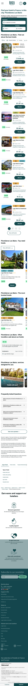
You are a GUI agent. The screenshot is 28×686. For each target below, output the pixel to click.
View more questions (13, 431)
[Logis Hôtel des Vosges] (12, 259)
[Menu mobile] (2, 3)
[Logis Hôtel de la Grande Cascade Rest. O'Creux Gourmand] (6, 117)
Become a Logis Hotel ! (6, 607)
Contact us (3, 601)
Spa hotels (5, 479)
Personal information (5, 628)
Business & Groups (5, 617)
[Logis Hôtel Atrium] (6, 187)
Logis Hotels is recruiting (6, 620)
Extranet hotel (4, 610)
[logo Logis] (12, 3)
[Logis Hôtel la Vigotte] (6, 72)
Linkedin (5, 649)
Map (4, 40)
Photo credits (4, 641)
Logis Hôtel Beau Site (18, 93)
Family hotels (5, 477)
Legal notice (3, 626)
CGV (2, 633)
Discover (20, 62)
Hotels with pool (6, 472)
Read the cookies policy (5, 680)
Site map (3, 638)
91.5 (20, 197)
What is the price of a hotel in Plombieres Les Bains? (13, 399)
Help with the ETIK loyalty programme (9, 599)
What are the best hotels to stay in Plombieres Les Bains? (10, 419)
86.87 (19, 220)
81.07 (19, 103)
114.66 (20, 58)
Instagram (19, 645)
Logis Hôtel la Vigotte (18, 70)
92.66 (19, 128)
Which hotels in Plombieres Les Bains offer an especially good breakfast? (12, 425)
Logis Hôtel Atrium (17, 186)
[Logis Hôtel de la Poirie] (6, 142)
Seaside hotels (6, 482)
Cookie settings (4, 631)
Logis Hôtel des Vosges (7, 273)
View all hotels (13, 233)
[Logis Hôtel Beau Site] (6, 94)
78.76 (19, 81)
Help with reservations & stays (7, 596)
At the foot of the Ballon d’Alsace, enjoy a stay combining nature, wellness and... (10, 277)
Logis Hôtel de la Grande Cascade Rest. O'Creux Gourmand (19, 117)
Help (2, 636)
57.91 (19, 152)
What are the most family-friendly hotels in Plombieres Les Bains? (12, 412)
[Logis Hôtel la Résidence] (6, 48)
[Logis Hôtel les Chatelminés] (6, 210)
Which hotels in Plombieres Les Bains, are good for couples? (12, 406)
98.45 (19, 174)
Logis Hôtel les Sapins (18, 163)
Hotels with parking (7, 474)
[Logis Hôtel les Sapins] (6, 165)
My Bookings (3, 594)
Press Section (4, 612)
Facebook (6, 645)
